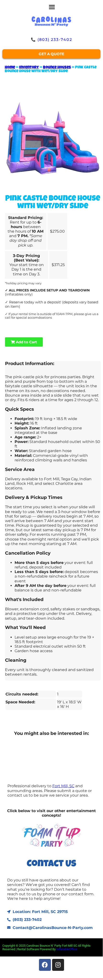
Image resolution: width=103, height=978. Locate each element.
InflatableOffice (66, 949)
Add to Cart (26, 342)
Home (10, 68)
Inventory (29, 68)
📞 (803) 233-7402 (51, 39)
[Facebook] (45, 965)
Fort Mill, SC (63, 786)
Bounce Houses (57, 68)
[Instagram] (58, 965)
